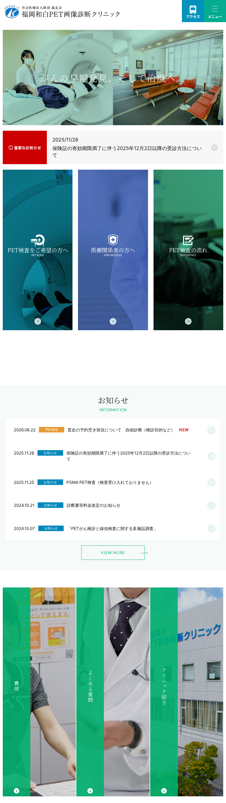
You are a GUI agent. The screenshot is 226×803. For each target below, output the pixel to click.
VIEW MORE (113, 552)
